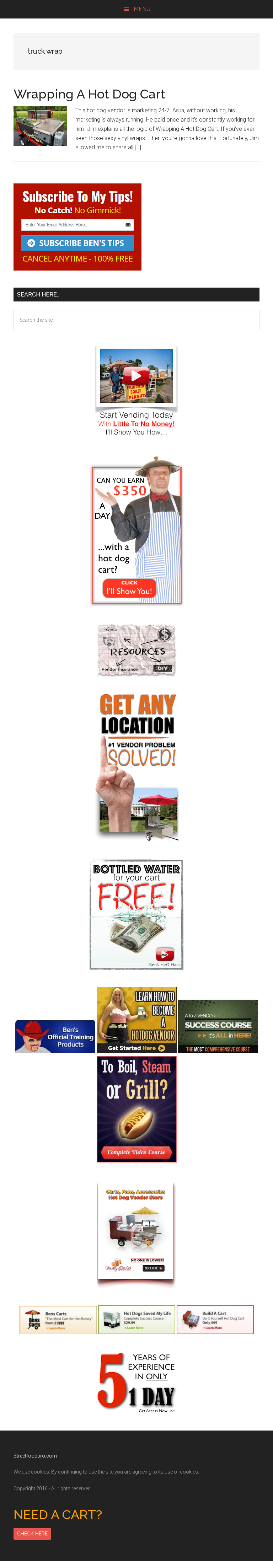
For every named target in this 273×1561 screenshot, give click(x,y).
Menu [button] (142, 9)
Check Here (32, 1533)
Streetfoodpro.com (35, 1456)
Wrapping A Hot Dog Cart (89, 93)
